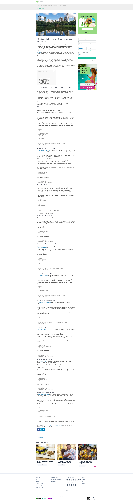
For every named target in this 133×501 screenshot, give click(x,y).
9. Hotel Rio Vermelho (43, 82)
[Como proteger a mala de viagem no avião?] (45, 452)
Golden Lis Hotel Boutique (44, 150)
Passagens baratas (56, 1)
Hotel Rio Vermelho (42, 361)
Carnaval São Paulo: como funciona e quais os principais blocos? (86, 462)
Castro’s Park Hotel (42, 109)
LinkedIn (83, 483)
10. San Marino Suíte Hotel (44, 83)
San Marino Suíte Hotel (43, 394)
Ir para (79, 41)
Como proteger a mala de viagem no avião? (45, 462)
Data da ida (80, 46)
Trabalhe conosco (39, 483)
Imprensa (38, 481)
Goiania (41, 437)
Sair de (79, 37)
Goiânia (39, 52)
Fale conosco (53, 481)
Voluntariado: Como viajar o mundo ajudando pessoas (65, 462)
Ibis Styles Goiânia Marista (44, 302)
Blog (38, 5)
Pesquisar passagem (87, 57)
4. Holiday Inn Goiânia (43, 77)
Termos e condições (40, 485)
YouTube (83, 485)
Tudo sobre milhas (74, 1)
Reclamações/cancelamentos (56, 479)
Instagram (84, 479)
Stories (90, 1)
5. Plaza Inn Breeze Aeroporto (45, 78)
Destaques (40, 464)
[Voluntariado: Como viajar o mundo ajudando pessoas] (66, 452)
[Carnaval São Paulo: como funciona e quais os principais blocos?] (87, 452)
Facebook (83, 477)
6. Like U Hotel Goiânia (44, 79)
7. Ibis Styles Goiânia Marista (45, 80)
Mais (53, 464)
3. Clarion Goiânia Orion (44, 76)
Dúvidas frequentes (54, 477)
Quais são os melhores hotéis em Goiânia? (46, 72)
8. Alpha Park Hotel (43, 81)
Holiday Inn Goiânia (42, 217)
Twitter (83, 481)
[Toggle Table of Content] (53, 71)
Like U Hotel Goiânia (43, 275)
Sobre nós (38, 477)
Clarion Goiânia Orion (43, 187)
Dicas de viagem (66, 1)
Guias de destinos (48, 1)
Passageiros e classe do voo (83, 52)
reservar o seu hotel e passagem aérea (52, 425)
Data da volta (90, 46)
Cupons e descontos (83, 1)
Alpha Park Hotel (42, 329)
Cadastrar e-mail (87, 87)
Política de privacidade (40, 487)
